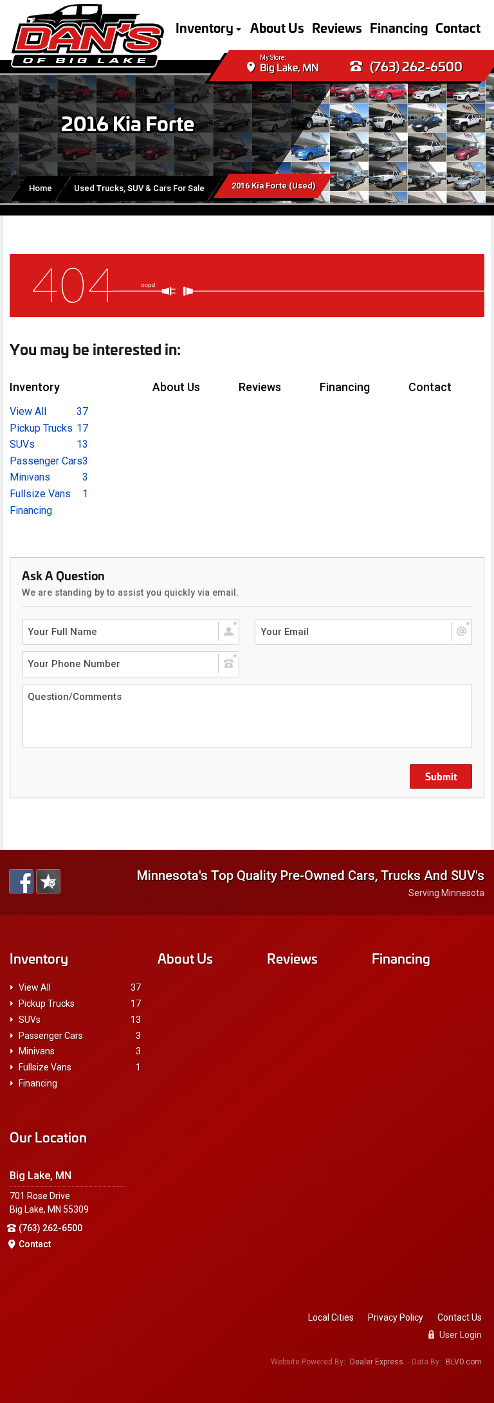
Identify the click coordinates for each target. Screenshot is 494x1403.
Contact (457, 27)
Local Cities (331, 1317)
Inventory (204, 27)
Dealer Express (376, 1361)
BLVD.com (464, 1361)
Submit (441, 776)
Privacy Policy (395, 1317)
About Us (277, 27)
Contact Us (459, 1317)
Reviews (337, 27)
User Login (459, 1335)
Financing (399, 27)
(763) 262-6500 (414, 66)
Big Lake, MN (289, 67)
